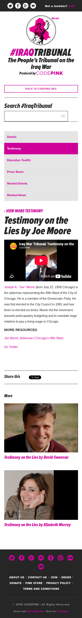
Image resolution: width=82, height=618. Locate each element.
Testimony (14, 148)
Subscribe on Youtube (33, 6)
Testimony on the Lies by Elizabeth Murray (37, 525)
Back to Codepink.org (41, 88)
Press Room (15, 172)
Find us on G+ (25, 6)
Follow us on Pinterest (22, 17)
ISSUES (66, 577)
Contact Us (37, 577)
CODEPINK (49, 73)
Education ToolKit (19, 160)
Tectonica (62, 611)
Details (12, 137)
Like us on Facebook (18, 6)
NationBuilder (35, 611)
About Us (16, 577)
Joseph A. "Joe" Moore (19, 287)
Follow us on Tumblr (14, 17)
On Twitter (11, 347)
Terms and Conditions (41, 588)
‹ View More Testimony (23, 211)
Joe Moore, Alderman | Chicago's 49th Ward (33, 338)
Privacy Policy (58, 583)
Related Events (17, 183)
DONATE (16, 583)
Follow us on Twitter (10, 6)
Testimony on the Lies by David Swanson (36, 457)
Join (54, 577)
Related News (16, 195)
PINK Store (34, 583)
